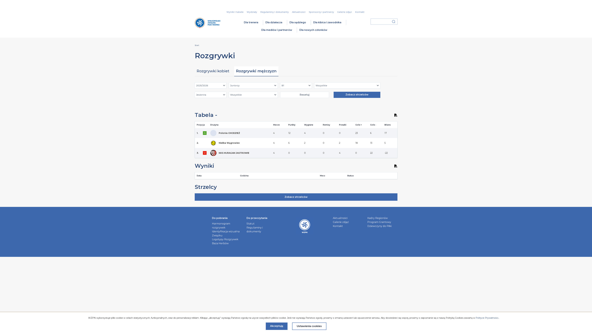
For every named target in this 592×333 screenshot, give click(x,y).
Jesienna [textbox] (201, 94)
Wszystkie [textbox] (321, 85)
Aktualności (298, 12)
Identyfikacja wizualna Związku (226, 233)
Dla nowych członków (313, 30)
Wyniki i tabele (234, 12)
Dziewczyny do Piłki (379, 226)
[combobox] (211, 85)
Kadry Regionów (377, 218)
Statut (251, 223)
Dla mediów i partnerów (276, 30)
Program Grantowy (379, 222)
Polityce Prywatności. (487, 318)
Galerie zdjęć (344, 12)
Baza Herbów (220, 243)
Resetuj (304, 94)
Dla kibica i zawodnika (327, 22)
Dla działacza (273, 22)
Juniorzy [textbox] (235, 85)
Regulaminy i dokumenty (274, 12)
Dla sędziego (298, 22)
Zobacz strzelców (356, 94)
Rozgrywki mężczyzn (256, 71)
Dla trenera (251, 22)
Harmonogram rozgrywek (221, 225)
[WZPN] (207, 27)
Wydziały (252, 12)
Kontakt (359, 12)
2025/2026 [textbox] (202, 85)
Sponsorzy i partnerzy (321, 12)
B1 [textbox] (283, 85)
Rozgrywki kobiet (213, 71)
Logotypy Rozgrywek (225, 239)
